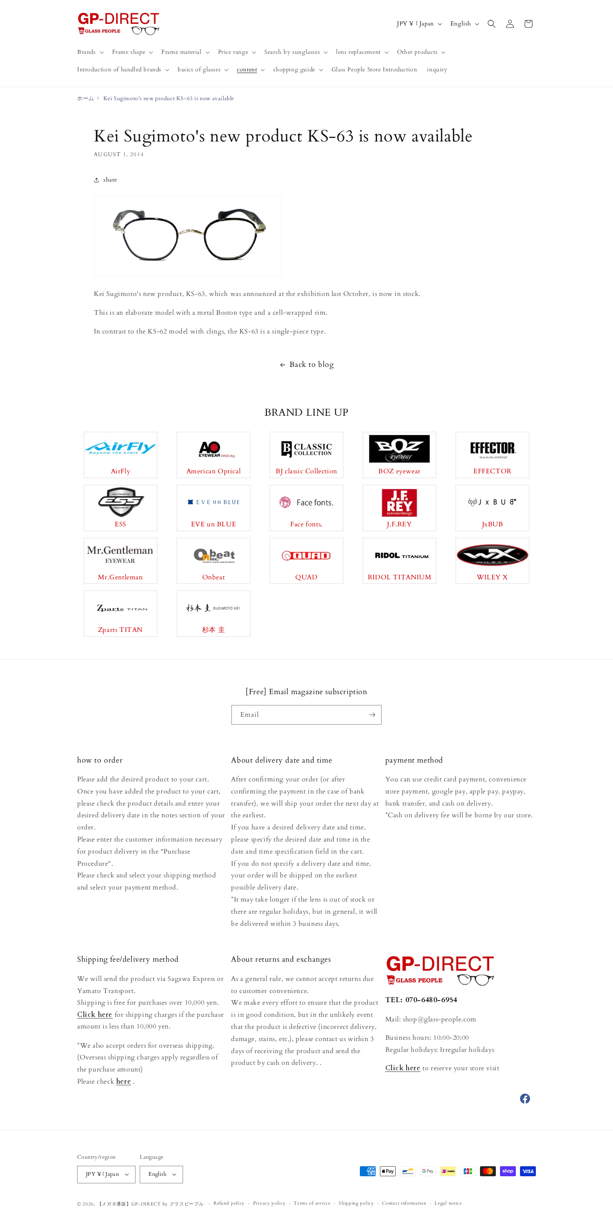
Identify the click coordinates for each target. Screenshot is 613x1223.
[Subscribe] (372, 715)
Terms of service (312, 1203)
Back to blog (311, 364)
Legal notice (448, 1203)
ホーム (85, 98)
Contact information (404, 1203)
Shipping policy (356, 1203)
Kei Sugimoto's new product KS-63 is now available (168, 98)
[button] (89, 52)
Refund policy (229, 1203)
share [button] (110, 180)
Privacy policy (269, 1203)
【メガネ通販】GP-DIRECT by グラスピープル (150, 1203)
